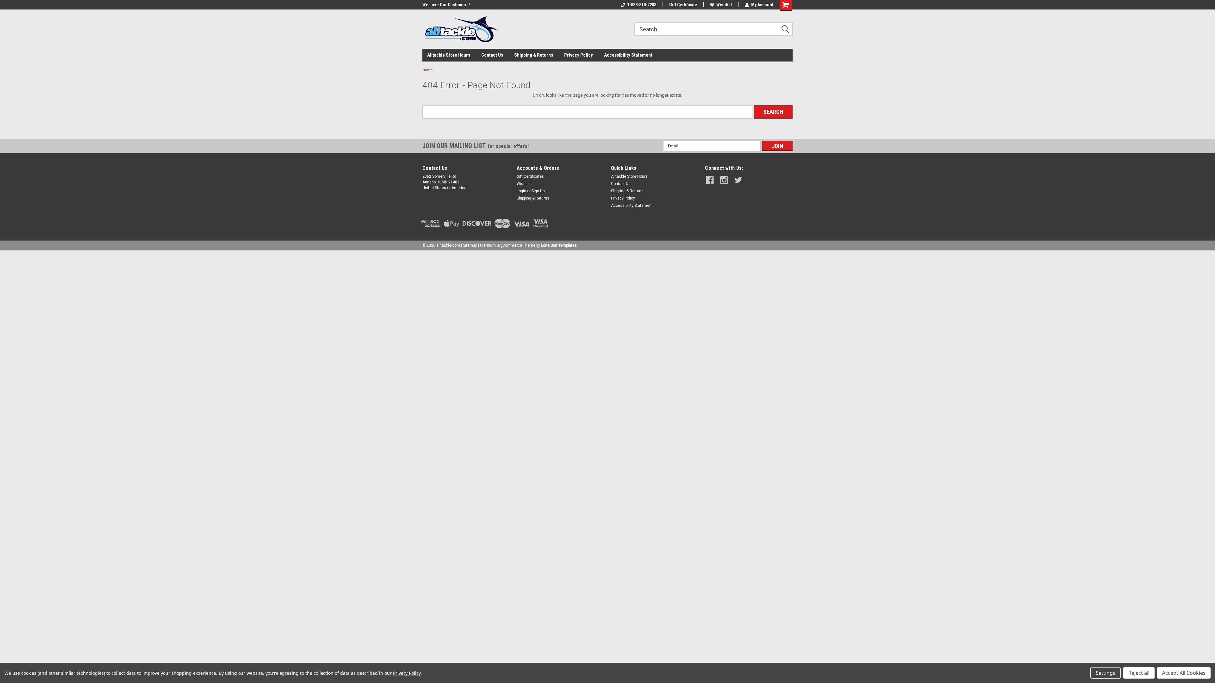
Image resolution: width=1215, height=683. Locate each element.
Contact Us (492, 55)
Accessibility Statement (628, 55)
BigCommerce (509, 245)
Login (521, 191)
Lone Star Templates (559, 245)
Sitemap (470, 245)
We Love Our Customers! (446, 4)
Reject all (1139, 672)
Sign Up (538, 191)
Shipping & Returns (533, 55)
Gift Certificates (530, 176)
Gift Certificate (683, 4)
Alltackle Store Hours (448, 55)
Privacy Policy (578, 55)
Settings (1105, 672)
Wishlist (724, 4)
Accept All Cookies (1184, 672)
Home (427, 70)
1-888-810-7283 (641, 4)
